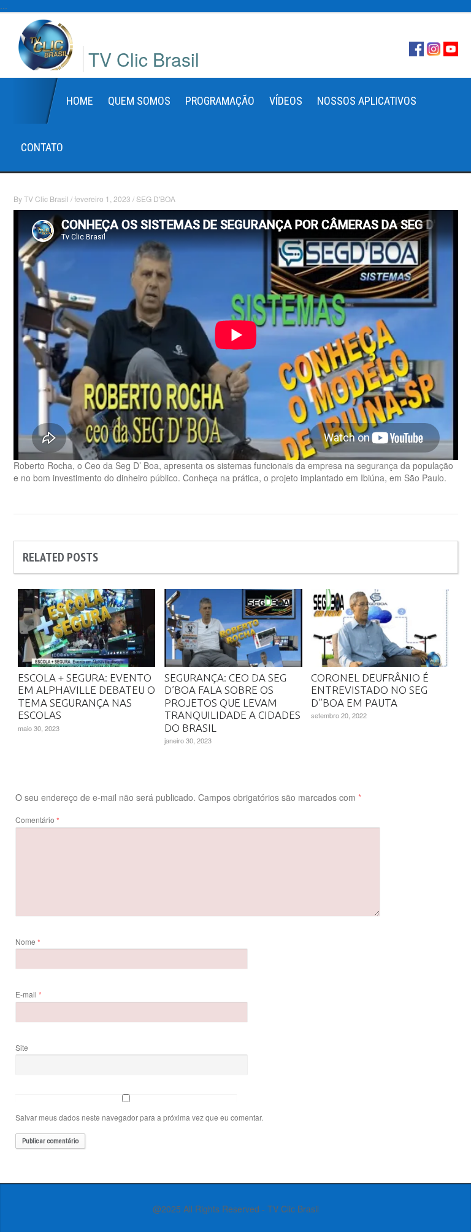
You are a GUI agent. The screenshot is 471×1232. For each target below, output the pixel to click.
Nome (27, 941)
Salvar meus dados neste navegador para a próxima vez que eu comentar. (139, 1117)
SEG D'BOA (155, 198)
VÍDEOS (285, 100)
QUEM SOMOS (139, 100)
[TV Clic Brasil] (45, 43)
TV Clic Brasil (46, 198)
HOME (79, 100)
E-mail (28, 994)
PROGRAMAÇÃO (220, 100)
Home (36, 101)
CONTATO (42, 147)
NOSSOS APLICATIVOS (366, 100)
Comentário (37, 819)
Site (21, 1047)
